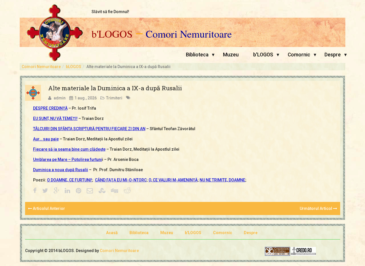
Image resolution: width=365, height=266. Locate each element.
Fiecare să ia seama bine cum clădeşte (69, 149)
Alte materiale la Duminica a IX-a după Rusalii (115, 88)
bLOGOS (73, 66)
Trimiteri (114, 98)
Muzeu (231, 55)
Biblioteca (197, 55)
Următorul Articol (316, 208)
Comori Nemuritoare (189, 34)
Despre (333, 55)
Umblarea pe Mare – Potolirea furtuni (67, 159)
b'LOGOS (112, 34)
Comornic (299, 55)
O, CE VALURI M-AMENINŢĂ (173, 180)
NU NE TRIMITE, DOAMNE (222, 180)
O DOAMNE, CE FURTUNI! (69, 180)
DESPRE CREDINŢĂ (50, 108)
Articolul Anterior (48, 208)
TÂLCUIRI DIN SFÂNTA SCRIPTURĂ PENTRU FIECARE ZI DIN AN (89, 128)
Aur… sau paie (46, 139)
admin (60, 98)
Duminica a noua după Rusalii (60, 169)
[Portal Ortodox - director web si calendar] (303, 251)
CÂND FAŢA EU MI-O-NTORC (121, 180)
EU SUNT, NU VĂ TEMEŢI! (55, 118)
